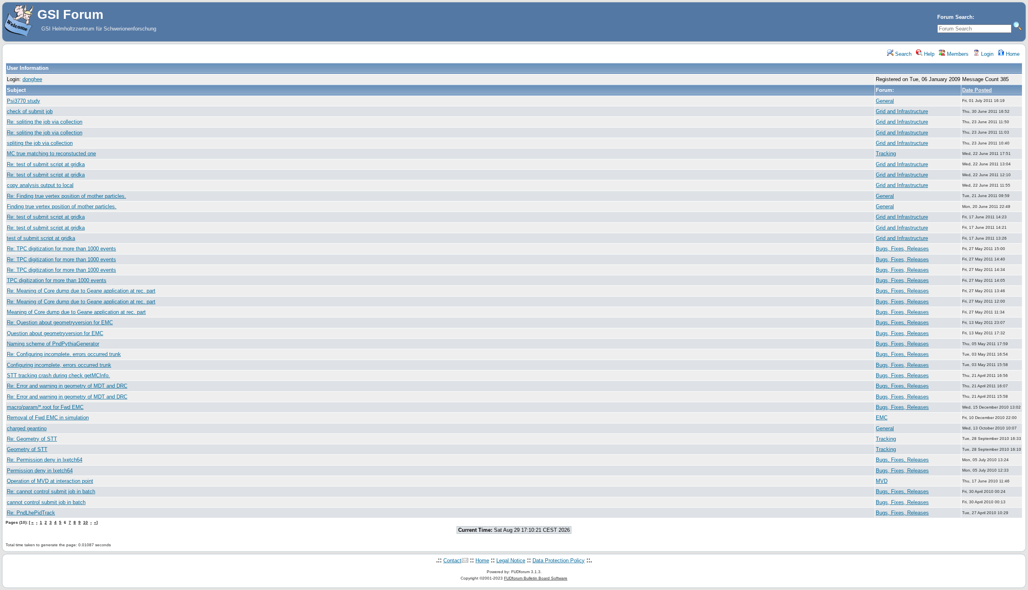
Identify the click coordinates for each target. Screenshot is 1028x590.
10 (85, 522)
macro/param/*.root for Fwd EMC (45, 407)
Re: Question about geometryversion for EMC (60, 322)
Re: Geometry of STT (32, 439)
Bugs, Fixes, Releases (902, 249)
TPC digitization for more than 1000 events (56, 280)
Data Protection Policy (558, 560)
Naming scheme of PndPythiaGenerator (53, 344)
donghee (32, 79)
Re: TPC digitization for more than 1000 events (61, 249)
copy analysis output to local (40, 185)
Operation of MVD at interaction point (50, 481)
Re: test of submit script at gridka (46, 164)
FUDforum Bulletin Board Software (535, 578)
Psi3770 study (23, 101)
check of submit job (30, 111)
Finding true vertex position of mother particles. (61, 206)
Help (928, 54)
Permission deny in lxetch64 (40, 471)
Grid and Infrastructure (902, 111)
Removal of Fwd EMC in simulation (48, 418)
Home (1012, 54)
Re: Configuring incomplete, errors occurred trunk (64, 354)
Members (957, 54)
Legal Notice (510, 560)
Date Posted (977, 90)
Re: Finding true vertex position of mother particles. (66, 196)
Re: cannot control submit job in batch (51, 491)
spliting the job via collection (40, 143)
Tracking (886, 154)
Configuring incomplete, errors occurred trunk (59, 365)
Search (902, 54)
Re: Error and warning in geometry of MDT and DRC (67, 386)
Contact (452, 560)
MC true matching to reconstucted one (51, 154)
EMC (881, 418)
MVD (881, 481)
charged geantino (27, 428)
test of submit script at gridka (41, 238)
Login (986, 54)
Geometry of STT (27, 449)
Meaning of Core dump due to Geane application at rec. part (76, 312)
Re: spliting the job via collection (44, 122)
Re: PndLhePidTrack (31, 513)
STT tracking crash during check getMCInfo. (58, 375)
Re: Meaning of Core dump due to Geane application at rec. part (81, 291)
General (885, 101)
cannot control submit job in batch (46, 502)
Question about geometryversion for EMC (55, 333)
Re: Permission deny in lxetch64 (44, 460)
